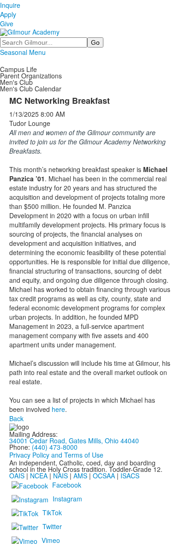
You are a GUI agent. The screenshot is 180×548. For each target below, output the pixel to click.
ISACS (129, 475)
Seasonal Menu (23, 52)
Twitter (52, 526)
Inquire (10, 5)
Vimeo (51, 540)
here (58, 409)
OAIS (16, 475)
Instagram (67, 498)
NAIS (60, 475)
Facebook (66, 484)
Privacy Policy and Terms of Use (56, 454)
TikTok (52, 512)
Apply (8, 14)
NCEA (39, 475)
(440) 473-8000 (55, 447)
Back (16, 418)
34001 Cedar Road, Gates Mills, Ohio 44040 (74, 440)
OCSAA (104, 475)
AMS (80, 475)
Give (6, 23)
